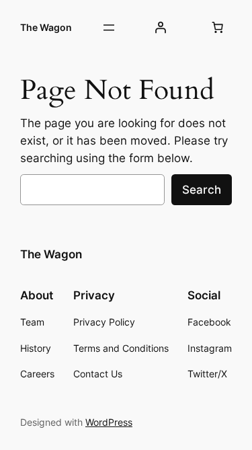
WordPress (108, 422)
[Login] (160, 27)
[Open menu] (109, 28)
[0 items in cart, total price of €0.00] (218, 27)
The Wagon (46, 27)
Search (201, 189)
